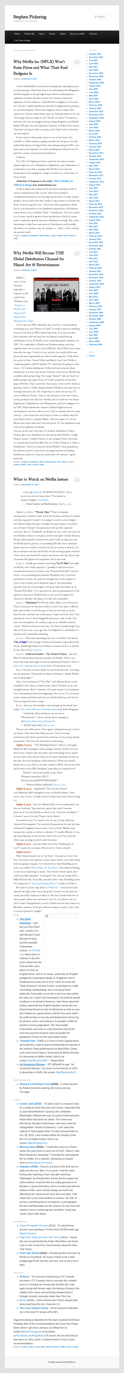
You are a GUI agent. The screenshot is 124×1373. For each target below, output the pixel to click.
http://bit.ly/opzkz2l (66, 1072)
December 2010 (96, 274)
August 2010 (94, 287)
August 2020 (94, 86)
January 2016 (95, 147)
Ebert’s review (35, 649)
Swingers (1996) (29, 1166)
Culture (25, 236)
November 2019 (96, 115)
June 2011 (93, 255)
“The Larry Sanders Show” (44, 883)
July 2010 (93, 290)
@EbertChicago (29, 1331)
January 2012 (95, 239)
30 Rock (24, 1276)
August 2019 (94, 121)
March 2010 (94, 303)
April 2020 (93, 99)
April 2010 (93, 300)
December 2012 (96, 207)
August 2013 (94, 185)
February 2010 (95, 306)
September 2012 (96, 217)
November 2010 (96, 277)
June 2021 (93, 63)
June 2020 (93, 92)
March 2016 (94, 140)
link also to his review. (41, 1162)
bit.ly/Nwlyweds (47, 721)
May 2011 (93, 258)
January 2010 (95, 309)
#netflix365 (43, 499)
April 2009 (93, 338)
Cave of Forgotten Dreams (34, 1225)
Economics (34, 236)
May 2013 (93, 194)
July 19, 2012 (48, 725)
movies (55, 1347)
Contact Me (29, 34)
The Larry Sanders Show (34, 1308)
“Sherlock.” (53, 887)
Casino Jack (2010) (30, 1103)
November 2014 (96, 153)
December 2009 (96, 313)
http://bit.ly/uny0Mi (37, 1060)
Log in (92, 356)
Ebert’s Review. (28, 1233)
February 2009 (95, 344)
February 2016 (95, 143)
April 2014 (93, 166)
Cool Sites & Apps (22, 40)
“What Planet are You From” (44, 867)
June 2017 (93, 134)
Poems (52, 34)
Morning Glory (28, 1147)
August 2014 (94, 162)
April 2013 (93, 198)
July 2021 (93, 60)
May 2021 (93, 67)
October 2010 (95, 281)
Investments (50, 462)
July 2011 (93, 252)
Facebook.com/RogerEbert (30, 1335)
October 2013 (95, 178)
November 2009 (96, 316)
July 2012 (93, 223)
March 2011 (94, 265)
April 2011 (93, 261)
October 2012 (95, 214)
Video (46, 236)
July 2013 (93, 188)
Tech (41, 236)
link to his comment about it (27, 665)
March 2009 (94, 341)
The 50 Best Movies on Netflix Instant (38, 709)
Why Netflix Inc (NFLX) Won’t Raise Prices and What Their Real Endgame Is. (40, 67)
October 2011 (95, 249)
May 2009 (93, 335)
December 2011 (96, 242)
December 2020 (96, 73)
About (62, 34)
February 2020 (95, 105)
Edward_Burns (30, 721)
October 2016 (95, 137)
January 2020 (95, 108)
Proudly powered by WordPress (62, 1362)
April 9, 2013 (65, 503)
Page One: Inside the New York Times (40, 1237)
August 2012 (94, 220)
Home (17, 34)
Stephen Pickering (29, 17)
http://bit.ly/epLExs (37, 1143)
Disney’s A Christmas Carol (35, 1084)
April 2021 (93, 70)
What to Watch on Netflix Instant (40, 479)
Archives (93, 34)
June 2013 (93, 191)
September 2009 (96, 322)
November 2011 (96, 246)
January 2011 (95, 271)
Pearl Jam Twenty (30, 1253)
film (43, 1347)
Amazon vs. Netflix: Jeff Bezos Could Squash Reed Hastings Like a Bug (23, 313)
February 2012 (95, 236)
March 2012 (94, 233)
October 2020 (95, 79)
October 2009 (95, 319)
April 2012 (93, 230)
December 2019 (96, 111)
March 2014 (94, 169)
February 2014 (95, 172)
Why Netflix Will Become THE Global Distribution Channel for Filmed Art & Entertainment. (38, 258)
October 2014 (95, 156)
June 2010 (93, 293)
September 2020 (96, 83)
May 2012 (93, 226)
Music (41, 34)
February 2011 (95, 268)
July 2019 (93, 124)
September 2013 (96, 182)
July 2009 (93, 329)
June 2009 (93, 332)
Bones (23, 1300)
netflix (60, 236)
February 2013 (95, 204)
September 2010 (96, 284)
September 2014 (96, 159)
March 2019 (94, 131)
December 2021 (96, 57)
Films (41, 462)
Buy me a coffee (77, 34)
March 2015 (94, 150)
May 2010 (93, 297)
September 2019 (96, 118)
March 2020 (94, 102)
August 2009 (94, 325)
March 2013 (94, 201)
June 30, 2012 (59, 784)
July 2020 (93, 89)
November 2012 (96, 210)
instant (49, 1347)
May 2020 (93, 95)
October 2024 (95, 54)
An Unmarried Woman (32, 1064)
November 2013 (96, 175)
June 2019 (93, 127)
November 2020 (96, 76)
